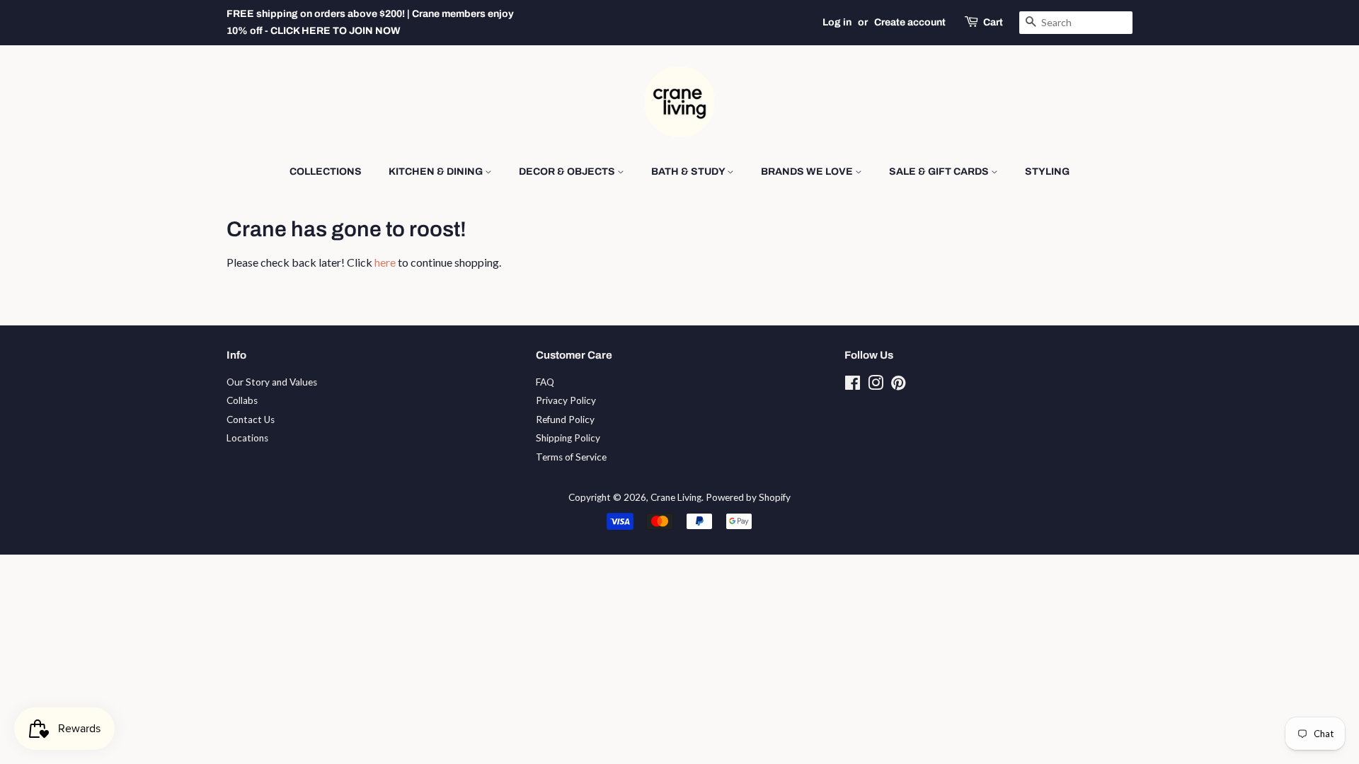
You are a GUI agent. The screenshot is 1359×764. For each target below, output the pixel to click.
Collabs (242, 400)
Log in (836, 22)
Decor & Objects (568, 171)
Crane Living (675, 497)
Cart (993, 22)
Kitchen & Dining (437, 171)
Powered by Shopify (748, 497)
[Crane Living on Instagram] (875, 385)
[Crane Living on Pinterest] (898, 385)
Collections (325, 171)
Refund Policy (565, 419)
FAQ (545, 382)
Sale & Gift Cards (940, 171)
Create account (910, 22)
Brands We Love (808, 171)
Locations (247, 438)
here (385, 262)
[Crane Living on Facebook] (852, 385)
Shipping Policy (568, 438)
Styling (1047, 171)
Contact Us (250, 419)
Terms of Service (571, 457)
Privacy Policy (566, 400)
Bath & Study (689, 171)
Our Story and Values (271, 382)
